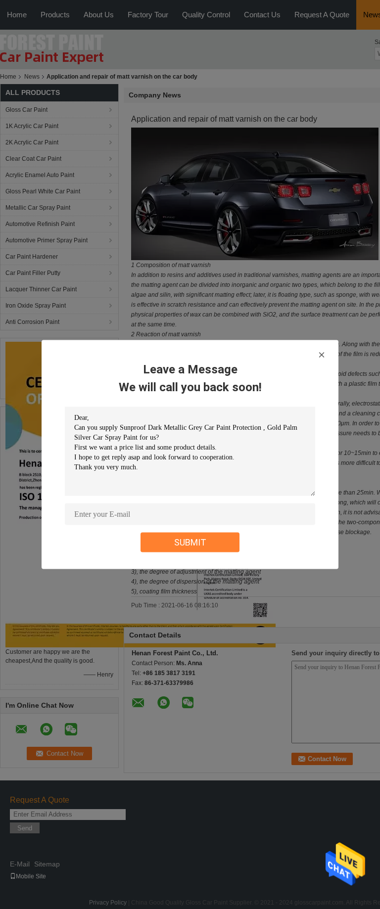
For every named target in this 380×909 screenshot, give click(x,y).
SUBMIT (190, 542)
